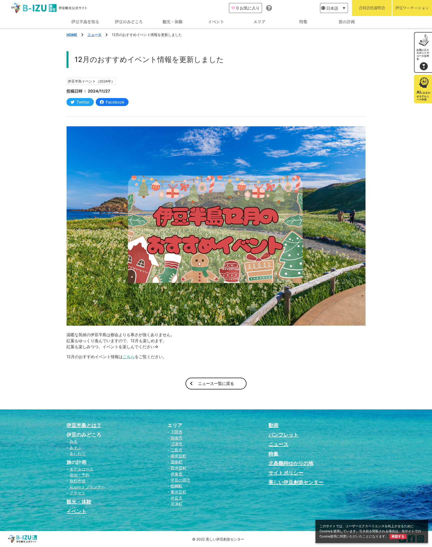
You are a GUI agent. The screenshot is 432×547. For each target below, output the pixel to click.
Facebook (115, 102)
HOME (71, 35)
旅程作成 (78, 480)
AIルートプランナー (87, 486)
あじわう (78, 453)
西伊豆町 (178, 467)
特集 (303, 22)
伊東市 (176, 473)
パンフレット (283, 435)
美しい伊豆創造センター (296, 482)
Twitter (83, 102)
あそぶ (76, 447)
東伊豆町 (178, 491)
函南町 (176, 461)
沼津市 (176, 443)
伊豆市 (176, 497)
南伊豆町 (178, 455)
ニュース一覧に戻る (216, 383)
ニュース (95, 35)
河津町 (176, 503)
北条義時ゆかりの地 (291, 463)
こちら (129, 356)
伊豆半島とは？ (84, 425)
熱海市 (176, 437)
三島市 (176, 449)
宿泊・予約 (80, 474)
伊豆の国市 (180, 479)
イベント (216, 22)
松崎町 (176, 485)
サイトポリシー (286, 473)
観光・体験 (172, 22)
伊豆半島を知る (85, 22)
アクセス (78, 492)
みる (74, 441)
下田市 (176, 431)
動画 (273, 425)
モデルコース (82, 468)
